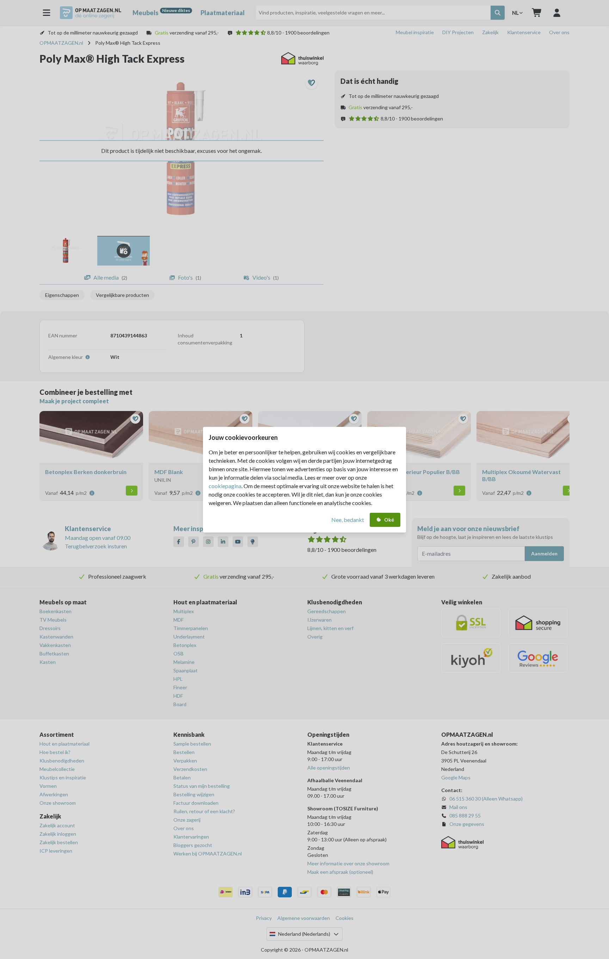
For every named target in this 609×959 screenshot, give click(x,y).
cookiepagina (225, 485)
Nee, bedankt (347, 519)
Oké (389, 520)
